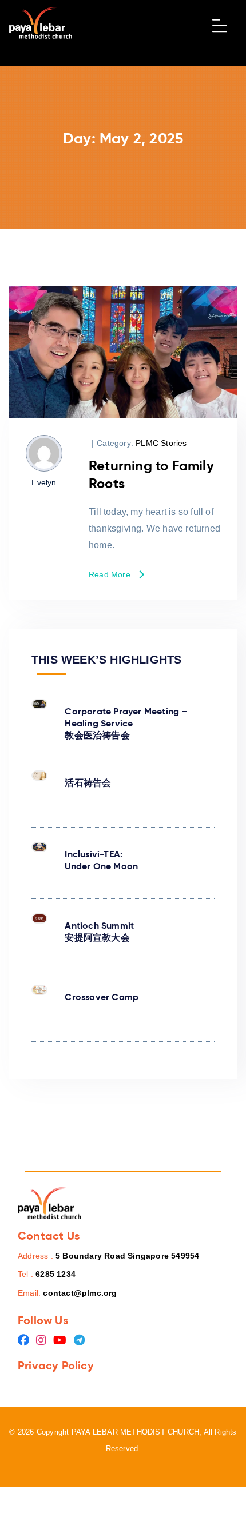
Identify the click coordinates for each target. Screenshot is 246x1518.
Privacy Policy (56, 1365)
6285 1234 (55, 1274)
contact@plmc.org (80, 1292)
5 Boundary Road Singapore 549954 (127, 1255)
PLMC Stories (161, 443)
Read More (109, 574)
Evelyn (43, 482)
